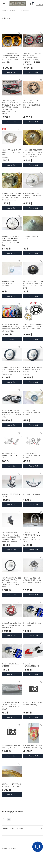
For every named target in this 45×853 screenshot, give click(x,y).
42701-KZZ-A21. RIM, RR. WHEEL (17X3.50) (11, 746)
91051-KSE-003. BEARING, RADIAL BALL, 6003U (32, 455)
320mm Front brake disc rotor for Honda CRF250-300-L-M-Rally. (11, 625)
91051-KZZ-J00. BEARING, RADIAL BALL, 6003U (32, 412)
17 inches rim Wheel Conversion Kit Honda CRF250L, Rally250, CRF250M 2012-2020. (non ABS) (10, 57)
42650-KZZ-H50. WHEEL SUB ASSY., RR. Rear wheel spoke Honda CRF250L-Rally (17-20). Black (11, 582)
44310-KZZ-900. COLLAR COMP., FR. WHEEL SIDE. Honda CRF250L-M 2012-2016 (33, 284)
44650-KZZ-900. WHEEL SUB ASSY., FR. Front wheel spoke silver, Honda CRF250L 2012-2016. (33, 537)
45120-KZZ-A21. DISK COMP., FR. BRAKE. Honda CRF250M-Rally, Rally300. (32, 103)
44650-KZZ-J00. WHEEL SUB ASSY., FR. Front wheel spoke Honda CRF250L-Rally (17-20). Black (11, 240)
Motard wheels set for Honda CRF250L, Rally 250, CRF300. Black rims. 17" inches (12, 413)
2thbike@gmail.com (12, 811)
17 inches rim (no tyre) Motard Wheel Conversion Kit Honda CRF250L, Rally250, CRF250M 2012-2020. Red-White (32, 58)
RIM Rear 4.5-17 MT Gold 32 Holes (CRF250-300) (11, 785)
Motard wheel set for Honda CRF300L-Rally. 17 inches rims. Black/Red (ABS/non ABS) (11, 327)
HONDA (12, 10)
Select (11, 339)
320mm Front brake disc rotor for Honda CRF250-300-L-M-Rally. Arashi (33, 326)
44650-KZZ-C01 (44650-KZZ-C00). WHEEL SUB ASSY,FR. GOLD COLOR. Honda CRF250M (33, 153)
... (19, 10)
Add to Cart (11, 72)
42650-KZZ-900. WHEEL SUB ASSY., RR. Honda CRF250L (33, 195)
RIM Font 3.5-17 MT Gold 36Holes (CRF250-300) (32, 746)
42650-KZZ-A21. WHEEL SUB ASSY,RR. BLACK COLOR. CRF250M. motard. (32, 370)
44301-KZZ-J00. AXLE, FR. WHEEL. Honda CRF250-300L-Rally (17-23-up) (11, 705)
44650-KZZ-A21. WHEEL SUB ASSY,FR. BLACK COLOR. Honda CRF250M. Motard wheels (12, 370)
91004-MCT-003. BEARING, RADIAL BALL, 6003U (11, 455)
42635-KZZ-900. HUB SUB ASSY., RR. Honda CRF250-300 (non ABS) (32, 580)
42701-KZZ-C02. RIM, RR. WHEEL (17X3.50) (33, 703)
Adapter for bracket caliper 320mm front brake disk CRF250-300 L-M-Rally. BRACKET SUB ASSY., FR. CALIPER (11, 537)
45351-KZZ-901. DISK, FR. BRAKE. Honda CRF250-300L (12, 152)
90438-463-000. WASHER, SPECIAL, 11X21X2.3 (9, 283)
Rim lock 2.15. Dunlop (31, 494)
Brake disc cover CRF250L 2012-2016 (31, 665)
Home (4, 10)
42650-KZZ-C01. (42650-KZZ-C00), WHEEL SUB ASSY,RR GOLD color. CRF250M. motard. (11, 196)
